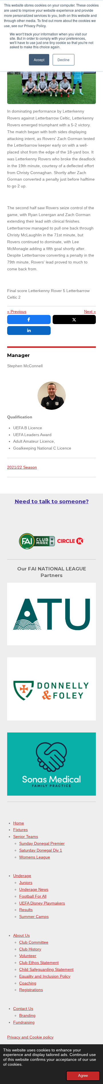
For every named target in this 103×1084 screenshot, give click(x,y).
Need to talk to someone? (52, 501)
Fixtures (20, 829)
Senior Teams (25, 836)
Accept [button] (39, 59)
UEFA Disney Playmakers (42, 903)
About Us (21, 935)
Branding (27, 1015)
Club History (30, 949)
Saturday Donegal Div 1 (40, 850)
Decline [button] (64, 59)
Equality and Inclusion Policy (44, 976)
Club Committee (33, 942)
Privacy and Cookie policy (30, 1037)
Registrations (31, 989)
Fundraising (24, 1022)
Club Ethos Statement (39, 962)
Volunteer (27, 955)
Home (18, 823)
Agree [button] (83, 1076)
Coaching (27, 983)
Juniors (25, 882)
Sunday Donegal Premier (42, 843)
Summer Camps (34, 916)
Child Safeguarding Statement (46, 969)
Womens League (34, 857)
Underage (22, 875)
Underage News (33, 889)
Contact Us (23, 1008)
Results (26, 909)
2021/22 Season (22, 467)
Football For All (32, 896)
